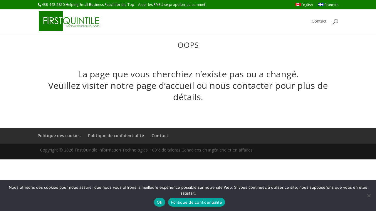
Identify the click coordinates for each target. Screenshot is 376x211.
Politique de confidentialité (116, 135)
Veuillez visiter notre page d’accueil (121, 85)
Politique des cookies (59, 135)
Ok (159, 202)
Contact (319, 21)
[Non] (369, 195)
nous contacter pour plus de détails (250, 91)
